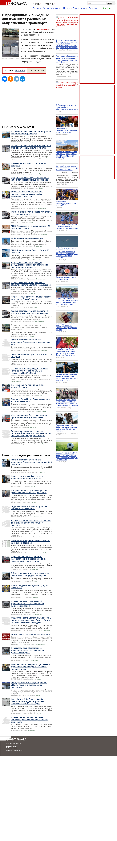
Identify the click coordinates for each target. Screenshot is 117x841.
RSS (21, 751)
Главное (37, 8)
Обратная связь (11, 746)
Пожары (93, 8)
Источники (56, 8)
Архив (46, 8)
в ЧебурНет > (105, 8)
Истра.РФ (20, 70)
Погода (66, 8)
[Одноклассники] (10, 79)
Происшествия (80, 8)
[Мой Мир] (22, 79)
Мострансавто (43, 29)
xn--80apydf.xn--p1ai (12, 59)
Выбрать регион (11, 748)
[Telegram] (16, 79)
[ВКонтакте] (4, 79)
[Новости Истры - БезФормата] (13, 3)
